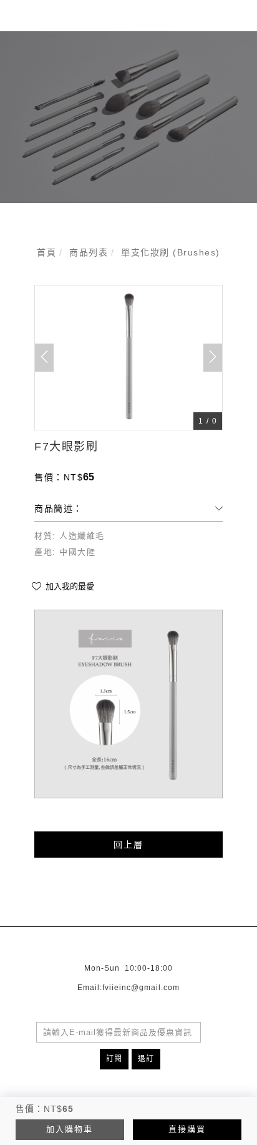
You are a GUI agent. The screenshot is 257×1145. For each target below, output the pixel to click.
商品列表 (88, 252)
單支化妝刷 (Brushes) (170, 252)
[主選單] (234, 22)
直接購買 (187, 1129)
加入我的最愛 (68, 586)
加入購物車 (69, 1129)
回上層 (128, 845)
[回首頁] (43, 22)
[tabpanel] (128, 117)
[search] (206, 24)
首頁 (46, 252)
